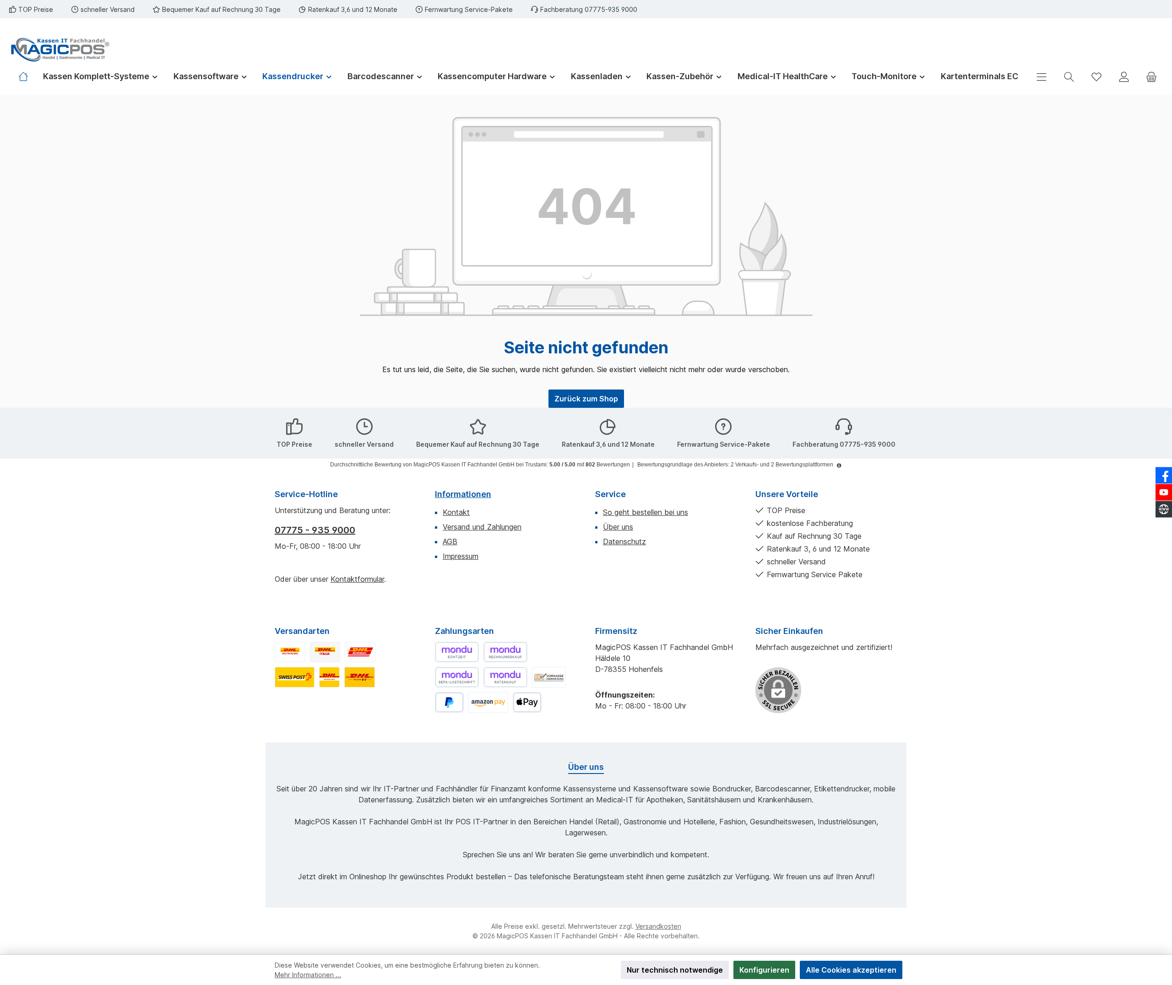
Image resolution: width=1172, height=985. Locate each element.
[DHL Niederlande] (329, 677)
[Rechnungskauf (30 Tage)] (505, 652)
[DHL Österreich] (360, 652)
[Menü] (1041, 76)
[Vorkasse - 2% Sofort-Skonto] (549, 677)
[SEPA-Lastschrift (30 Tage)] (457, 677)
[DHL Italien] (325, 652)
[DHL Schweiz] (295, 677)
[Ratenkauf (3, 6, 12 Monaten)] (505, 677)
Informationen (463, 494)
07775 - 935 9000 (315, 530)
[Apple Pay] (527, 702)
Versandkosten (658, 926)
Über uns (618, 526)
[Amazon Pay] (488, 702)
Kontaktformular (357, 579)
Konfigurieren (764, 969)
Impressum (460, 556)
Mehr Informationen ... (308, 975)
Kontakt (456, 512)
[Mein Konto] (1123, 76)
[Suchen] (1069, 76)
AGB (450, 541)
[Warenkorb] (1151, 76)
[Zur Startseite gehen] (59, 50)
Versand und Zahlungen (482, 526)
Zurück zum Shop (586, 398)
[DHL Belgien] (359, 677)
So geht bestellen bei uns (645, 512)
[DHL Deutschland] (290, 652)
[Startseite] (27, 76)
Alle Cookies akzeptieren (851, 969)
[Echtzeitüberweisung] (457, 652)
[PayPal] (449, 702)
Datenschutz (624, 541)
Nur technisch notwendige (675, 969)
